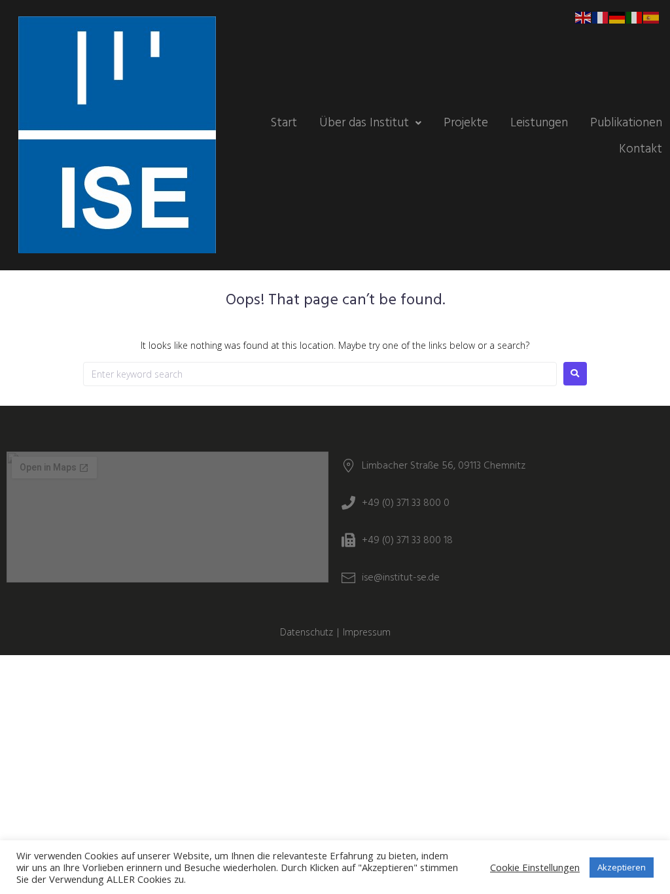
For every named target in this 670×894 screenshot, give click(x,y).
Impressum (367, 632)
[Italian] (634, 16)
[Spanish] (651, 16)
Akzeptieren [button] (621, 867)
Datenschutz (306, 632)
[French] (600, 16)
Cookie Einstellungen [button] (535, 867)
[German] (617, 16)
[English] (583, 16)
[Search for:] (320, 374)
